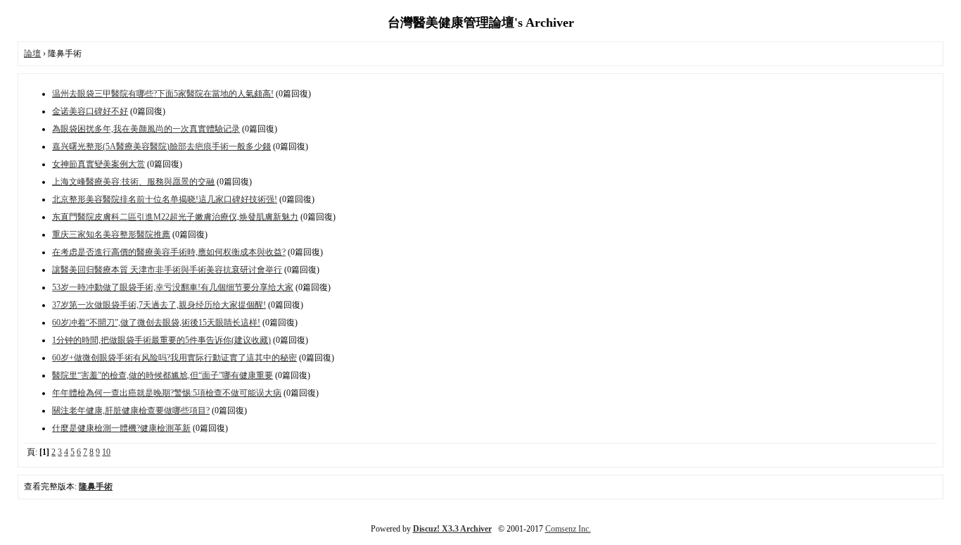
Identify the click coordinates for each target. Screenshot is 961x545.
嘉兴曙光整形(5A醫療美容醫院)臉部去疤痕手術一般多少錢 (161, 146)
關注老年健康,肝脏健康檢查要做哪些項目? (131, 410)
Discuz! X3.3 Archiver (452, 529)
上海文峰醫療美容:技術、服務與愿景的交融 (133, 182)
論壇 (32, 53)
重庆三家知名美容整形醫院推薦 (111, 234)
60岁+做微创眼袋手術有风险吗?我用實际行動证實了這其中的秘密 (174, 358)
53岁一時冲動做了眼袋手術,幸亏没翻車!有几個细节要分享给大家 (172, 287)
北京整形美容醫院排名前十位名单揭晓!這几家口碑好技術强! (164, 199)
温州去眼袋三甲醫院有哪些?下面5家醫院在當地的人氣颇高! (163, 94)
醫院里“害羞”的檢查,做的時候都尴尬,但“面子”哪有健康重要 (162, 375)
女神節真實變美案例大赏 (98, 164)
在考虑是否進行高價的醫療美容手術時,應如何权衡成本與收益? (169, 252)
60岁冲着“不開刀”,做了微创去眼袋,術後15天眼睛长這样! (156, 322)
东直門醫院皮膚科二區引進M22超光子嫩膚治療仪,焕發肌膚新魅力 (175, 217)
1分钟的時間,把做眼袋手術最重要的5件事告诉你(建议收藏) (161, 340)
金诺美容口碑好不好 (90, 111)
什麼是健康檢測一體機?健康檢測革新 (121, 428)
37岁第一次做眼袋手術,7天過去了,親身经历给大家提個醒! (159, 305)
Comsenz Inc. (568, 529)
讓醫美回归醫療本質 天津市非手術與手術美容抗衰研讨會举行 (167, 270)
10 (106, 452)
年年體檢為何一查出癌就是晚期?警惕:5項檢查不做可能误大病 (166, 393)
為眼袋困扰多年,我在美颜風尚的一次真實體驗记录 (146, 129)
